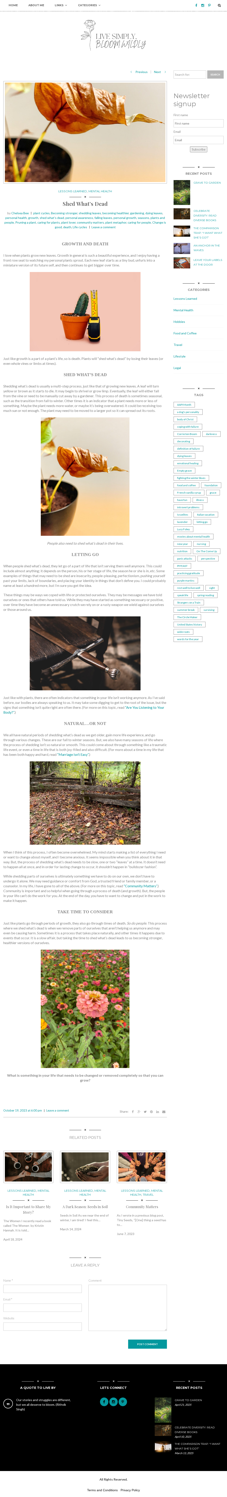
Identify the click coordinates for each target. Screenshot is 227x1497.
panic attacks (184, 558)
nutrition (182, 551)
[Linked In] (158, 1111)
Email (7, 1299)
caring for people (139, 222)
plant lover (68, 222)
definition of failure (188, 448)
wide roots (183, 631)
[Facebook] (196, 5)
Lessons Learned (72, 191)
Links (59, 5)
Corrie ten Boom (187, 434)
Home (13, 5)
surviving (209, 610)
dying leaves (153, 213)
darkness (211, 434)
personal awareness (79, 218)
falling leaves (103, 218)
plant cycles (41, 213)
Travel (148, 1194)
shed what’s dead (52, 218)
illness (200, 500)
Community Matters (142, 1206)
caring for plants (48, 222)
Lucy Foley (183, 529)
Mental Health (100, 191)
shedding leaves (90, 213)
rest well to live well (188, 588)
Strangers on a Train (188, 602)
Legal (177, 368)
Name (8, 1280)
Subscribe (198, 149)
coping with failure (188, 426)
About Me (36, 5)
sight (212, 588)
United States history (189, 624)
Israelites (182, 514)
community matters (90, 222)
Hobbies (179, 322)
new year (182, 544)
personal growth (125, 218)
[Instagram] (202, 5)
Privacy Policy (130, 1490)
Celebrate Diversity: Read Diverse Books (205, 215)
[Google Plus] (139, 1111)
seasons (143, 218)
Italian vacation (206, 514)
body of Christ (185, 419)
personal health (16, 218)
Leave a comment (104, 227)
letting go (202, 522)
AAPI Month (184, 404)
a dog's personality (188, 412)
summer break (186, 610)
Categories (87, 5)
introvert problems (188, 507)
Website (8, 1318)
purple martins (185, 580)
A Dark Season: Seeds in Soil (85, 1206)
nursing (201, 544)
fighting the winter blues (191, 478)
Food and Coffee (185, 333)
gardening (137, 213)
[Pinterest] (209, 5)
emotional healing (187, 463)
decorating (183, 441)
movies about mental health (193, 536)
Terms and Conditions (102, 1490)
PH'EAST (182, 566)
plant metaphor (115, 222)
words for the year (188, 639)
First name (181, 115)
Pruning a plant (25, 222)
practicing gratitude (188, 573)
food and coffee (186, 485)
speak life (182, 595)
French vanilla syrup (189, 492)
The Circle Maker (187, 617)
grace (213, 492)
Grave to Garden (207, 182)
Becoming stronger (64, 213)
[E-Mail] (164, 1111)
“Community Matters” (140, 886)
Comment (95, 1280)
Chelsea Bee (20, 213)
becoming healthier (115, 213)
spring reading (205, 595)
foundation (211, 485)
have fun (182, 500)
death (67, 227)
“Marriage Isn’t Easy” (72, 754)
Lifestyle (180, 356)
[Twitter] (145, 1111)
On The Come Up (206, 551)
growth (33, 218)
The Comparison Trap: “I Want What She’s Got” (208, 232)
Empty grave (184, 470)
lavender (182, 522)
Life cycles (80, 227)
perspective (208, 558)
